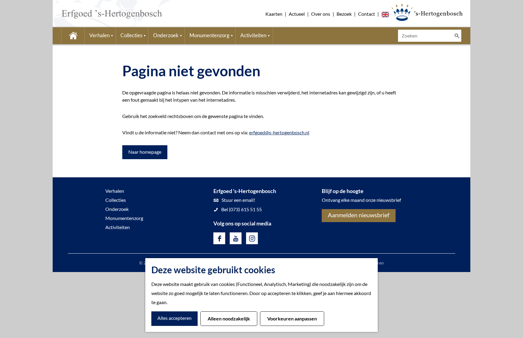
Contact (366, 14)
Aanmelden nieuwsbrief (359, 214)
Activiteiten (117, 227)
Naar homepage (144, 152)
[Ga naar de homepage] (103, 13)
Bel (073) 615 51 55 (241, 209)
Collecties (115, 200)
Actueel (297, 14)
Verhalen (114, 191)
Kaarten (273, 14)
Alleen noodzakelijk (229, 318)
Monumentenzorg (124, 218)
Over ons (320, 14)
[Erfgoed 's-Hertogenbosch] (427, 12)
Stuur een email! (238, 200)
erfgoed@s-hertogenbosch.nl (279, 132)
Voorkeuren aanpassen (292, 318)
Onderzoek (117, 209)
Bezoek (344, 14)
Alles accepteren (174, 318)
